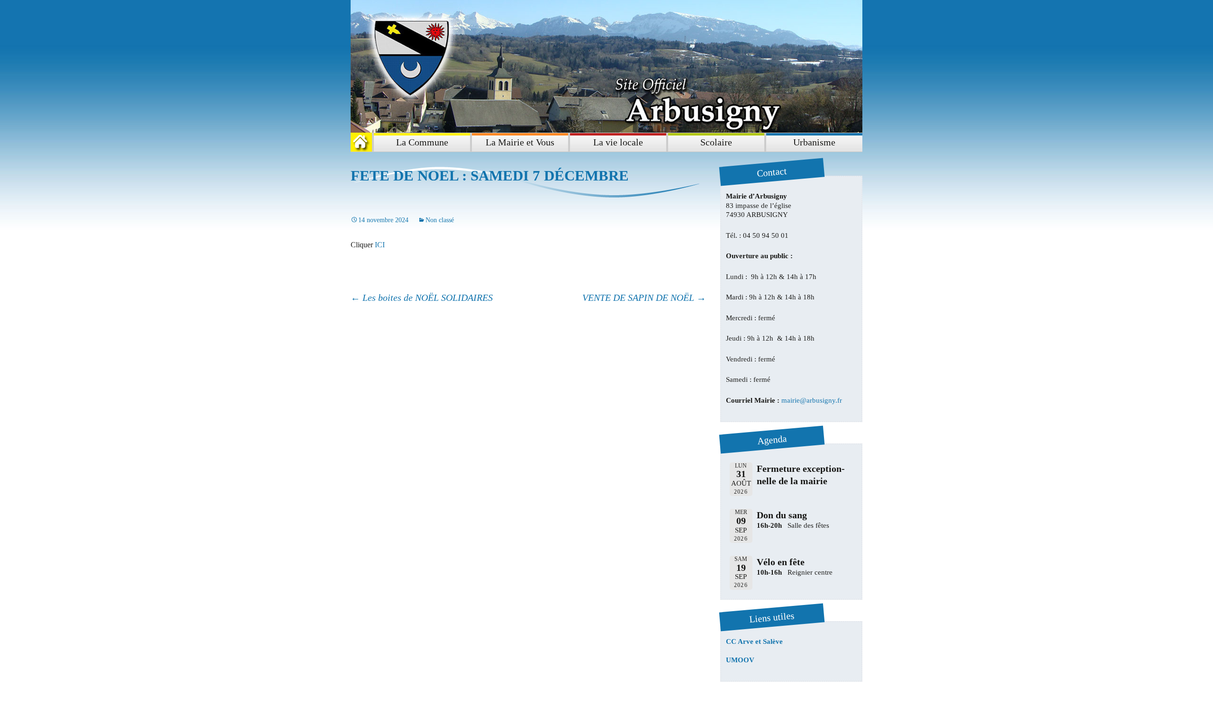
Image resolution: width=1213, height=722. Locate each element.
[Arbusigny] (606, 66)
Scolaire (716, 142)
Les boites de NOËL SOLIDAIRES (422, 297)
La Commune (422, 142)
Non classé (439, 220)
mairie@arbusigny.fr (811, 400)
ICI (380, 245)
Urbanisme (814, 142)
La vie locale (618, 142)
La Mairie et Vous (520, 142)
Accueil (363, 142)
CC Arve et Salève (754, 641)
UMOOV (740, 660)
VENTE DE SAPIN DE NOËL (644, 297)
